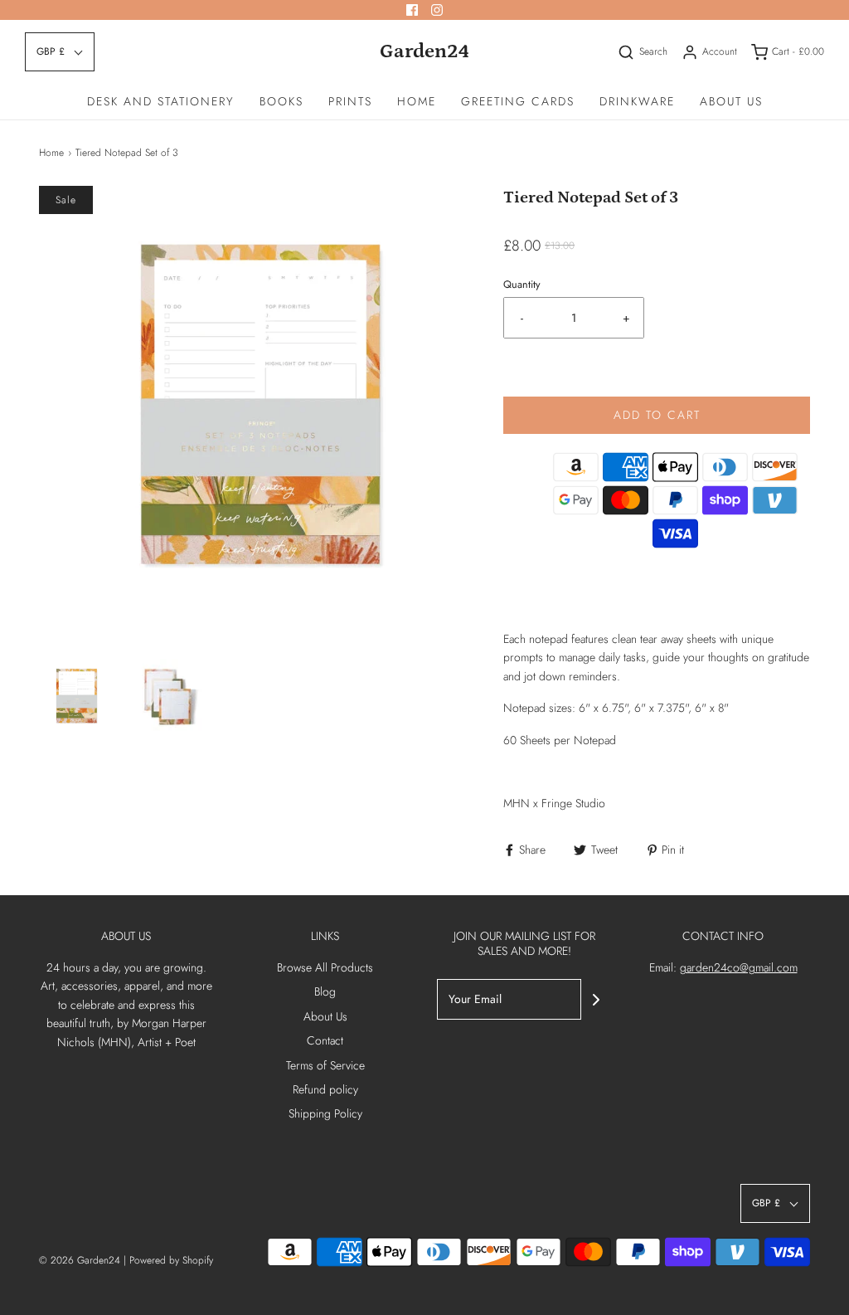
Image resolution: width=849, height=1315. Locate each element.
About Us (731, 101)
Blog (325, 991)
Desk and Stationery (161, 101)
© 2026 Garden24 (79, 1260)
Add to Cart (657, 415)
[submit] (596, 1000)
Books (281, 101)
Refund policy (325, 1089)
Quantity (522, 284)
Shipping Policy (325, 1113)
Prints (350, 101)
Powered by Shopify (171, 1260)
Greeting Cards (518, 101)
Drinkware (637, 101)
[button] (60, 51)
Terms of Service (325, 1065)
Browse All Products (325, 967)
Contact (325, 1040)
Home (416, 101)
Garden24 (424, 51)
